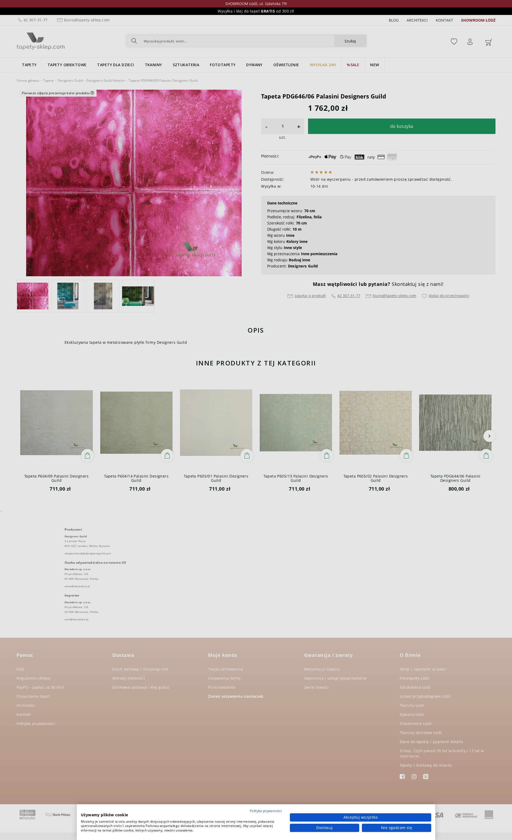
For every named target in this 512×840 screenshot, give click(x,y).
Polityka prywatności (266, 811)
